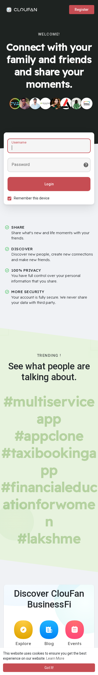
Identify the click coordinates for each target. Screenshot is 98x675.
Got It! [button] (49, 668)
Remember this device (32, 198)
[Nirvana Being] (45, 103)
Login (49, 184)
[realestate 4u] (76, 103)
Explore (23, 643)
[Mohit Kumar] (25, 103)
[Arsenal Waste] (66, 103)
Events (74, 643)
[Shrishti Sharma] (56, 103)
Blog (49, 643)
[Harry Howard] (15, 103)
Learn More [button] (55, 658)
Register (82, 10)
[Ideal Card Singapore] (86, 103)
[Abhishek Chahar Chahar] (35, 103)
